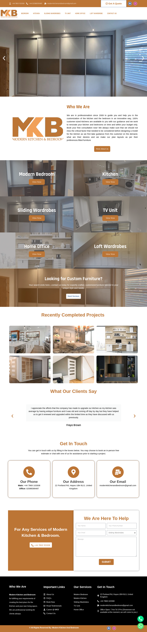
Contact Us (112, 13)
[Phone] (140, 619)
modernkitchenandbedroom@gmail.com (118, 485)
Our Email (118, 482)
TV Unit (68, 13)
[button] (4, 58)
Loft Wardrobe (96, 13)
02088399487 (32, 488)
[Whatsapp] (140, 626)
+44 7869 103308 (29, 485)
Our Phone (29, 482)
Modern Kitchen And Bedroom (65, 628)
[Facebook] (130, 3)
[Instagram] (135, 3)
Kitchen (36, 13)
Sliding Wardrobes (52, 13)
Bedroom (25, 13)
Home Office (80, 13)
